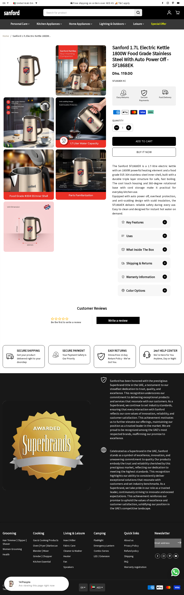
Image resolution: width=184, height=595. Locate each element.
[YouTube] (178, 3)
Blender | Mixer (41, 550)
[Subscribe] (179, 543)
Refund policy (131, 550)
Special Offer (158, 24)
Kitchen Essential (42, 561)
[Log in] (169, 12)
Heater (67, 556)
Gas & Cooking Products (45, 540)
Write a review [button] (118, 320)
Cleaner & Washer (72, 550)
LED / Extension (102, 556)
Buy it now (144, 152)
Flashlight (98, 540)
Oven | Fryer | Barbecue (45, 545)
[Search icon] (138, 12)
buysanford (26, 585)
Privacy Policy (131, 545)
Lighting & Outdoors (112, 24)
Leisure (137, 24)
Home (6, 36)
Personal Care (19, 24)
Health (6, 554)
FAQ (126, 561)
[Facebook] (162, 3)
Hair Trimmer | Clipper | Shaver (15, 542)
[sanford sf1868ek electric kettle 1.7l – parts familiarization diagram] (81, 174)
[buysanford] (12, 12)
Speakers (68, 567)
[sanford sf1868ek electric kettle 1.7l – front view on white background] (29, 70)
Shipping (128, 556)
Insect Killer (69, 540)
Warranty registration (135, 567)
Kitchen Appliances (48, 24)
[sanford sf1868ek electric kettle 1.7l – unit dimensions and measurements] (29, 227)
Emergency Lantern (104, 545)
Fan (65, 561)
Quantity (117, 120)
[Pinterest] (173, 3)
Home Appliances (80, 24)
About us (128, 540)
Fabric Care (69, 545)
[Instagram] (168, 3)
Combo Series (101, 550)
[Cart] (177, 12)
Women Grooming (12, 549)
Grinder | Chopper (42, 556)
